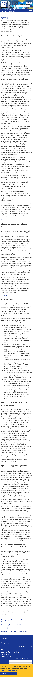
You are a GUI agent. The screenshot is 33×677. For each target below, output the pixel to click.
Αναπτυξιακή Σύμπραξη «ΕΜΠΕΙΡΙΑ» (11, 625)
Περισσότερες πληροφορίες (9, 670)
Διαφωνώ (12, 673)
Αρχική (3, 15)
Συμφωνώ (4, 673)
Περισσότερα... (5, 220)
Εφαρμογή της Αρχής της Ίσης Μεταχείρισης (14, 631)
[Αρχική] (16, 4)
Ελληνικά (21, 3)
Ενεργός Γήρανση (6, 628)
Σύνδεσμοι (4, 638)
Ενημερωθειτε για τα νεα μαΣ (23, 658)
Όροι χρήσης (5, 643)
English (29, 3)
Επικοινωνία (4, 640)
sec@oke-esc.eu (9, 656)
